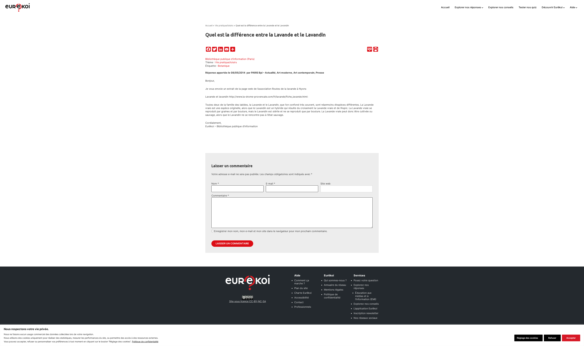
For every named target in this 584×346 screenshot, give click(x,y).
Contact (299, 302)
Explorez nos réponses (361, 286)
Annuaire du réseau (335, 284)
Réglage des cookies (527, 338)
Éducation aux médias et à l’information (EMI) (365, 296)
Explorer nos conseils (500, 7)
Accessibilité (301, 297)
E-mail (270, 183)
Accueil (445, 7)
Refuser (552, 338)
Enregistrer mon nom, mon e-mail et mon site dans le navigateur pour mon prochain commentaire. (270, 231)
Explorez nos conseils (366, 303)
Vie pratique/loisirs (224, 25)
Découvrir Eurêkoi (552, 7)
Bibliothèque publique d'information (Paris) (230, 58)
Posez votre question (366, 280)
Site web (325, 183)
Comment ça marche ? (301, 282)
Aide (572, 7)
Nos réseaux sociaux (365, 317)
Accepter (571, 338)
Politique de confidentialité (145, 341)
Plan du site (301, 288)
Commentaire (220, 195)
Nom (215, 183)
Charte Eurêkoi (303, 292)
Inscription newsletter (366, 313)
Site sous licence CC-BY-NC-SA (247, 301)
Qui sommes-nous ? (335, 280)
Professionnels (302, 306)
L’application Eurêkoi (365, 308)
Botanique (223, 65)
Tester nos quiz (528, 7)
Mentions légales (333, 289)
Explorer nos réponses (468, 7)
